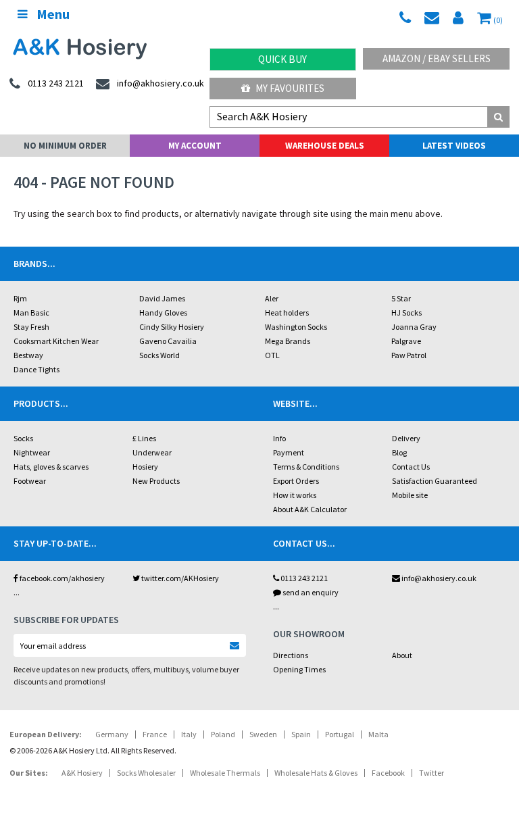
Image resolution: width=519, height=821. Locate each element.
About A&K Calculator (310, 509)
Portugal (339, 734)
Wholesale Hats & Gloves (315, 773)
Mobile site (410, 495)
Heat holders (287, 312)
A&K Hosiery (82, 773)
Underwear (152, 452)
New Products (156, 481)
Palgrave (406, 341)
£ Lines (144, 438)
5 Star (401, 298)
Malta (378, 734)
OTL (272, 355)
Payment (288, 452)
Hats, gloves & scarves (51, 467)
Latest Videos (454, 145)
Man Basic (31, 312)
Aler (271, 298)
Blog (399, 452)
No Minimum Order (65, 145)
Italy (189, 734)
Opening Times (299, 669)
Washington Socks (296, 327)
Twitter (431, 773)
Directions (290, 655)
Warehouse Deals (324, 145)
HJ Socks (406, 312)
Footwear (30, 481)
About (402, 655)
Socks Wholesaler (146, 773)
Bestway (28, 355)
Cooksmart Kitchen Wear (56, 341)
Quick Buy (282, 59)
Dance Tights (36, 369)
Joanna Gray (414, 327)
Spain (301, 734)
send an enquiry (310, 592)
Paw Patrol (408, 355)
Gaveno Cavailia (168, 341)
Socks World (159, 355)
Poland (223, 734)
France (155, 734)
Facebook (388, 773)
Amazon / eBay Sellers (436, 58)
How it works (294, 495)
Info (279, 438)
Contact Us (411, 467)
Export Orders (296, 481)
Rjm (20, 298)
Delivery (406, 438)
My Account (195, 145)
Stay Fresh (31, 327)
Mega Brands (287, 341)
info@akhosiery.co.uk (438, 578)
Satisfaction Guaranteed (434, 481)
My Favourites (288, 88)
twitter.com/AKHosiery (179, 578)
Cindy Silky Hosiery (171, 327)
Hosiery (145, 467)
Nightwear (32, 452)
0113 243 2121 (303, 578)
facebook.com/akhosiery (61, 578)
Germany (111, 734)
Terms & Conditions (306, 467)
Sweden (263, 734)
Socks (23, 438)
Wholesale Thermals (225, 773)
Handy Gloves (163, 312)
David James (162, 298)
